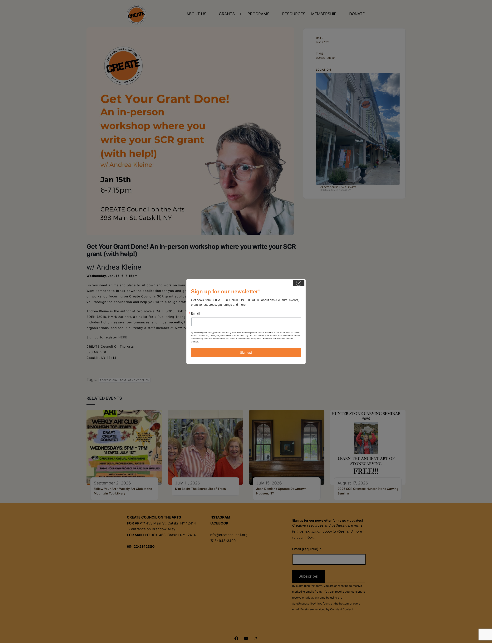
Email (195, 313)
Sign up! (246, 352)
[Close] (298, 283)
